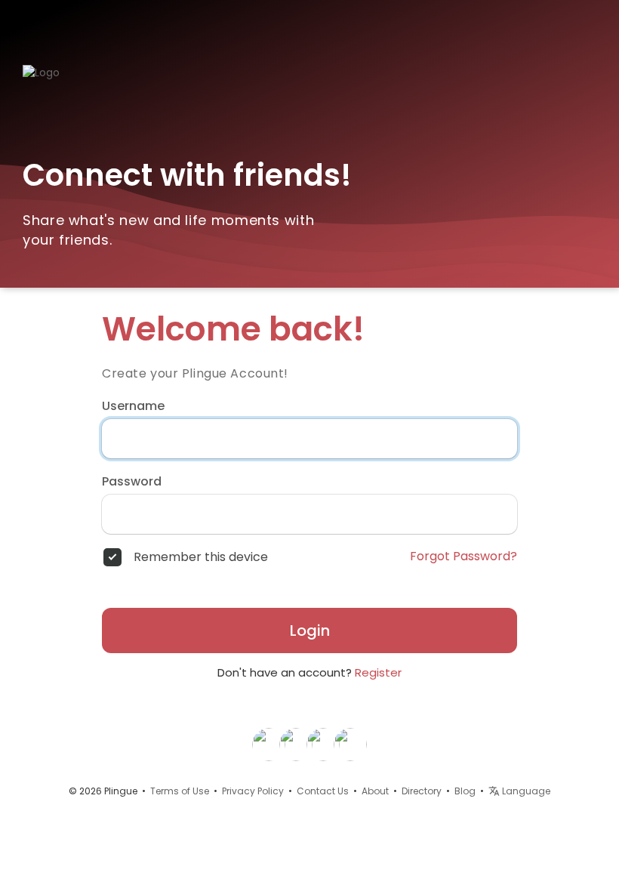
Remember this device (201, 557)
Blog (465, 791)
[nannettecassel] (296, 743)
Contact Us (323, 791)
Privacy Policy (253, 791)
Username (133, 406)
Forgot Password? (463, 556)
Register (378, 672)
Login (310, 630)
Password (132, 481)
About (375, 791)
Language (525, 791)
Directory (422, 791)
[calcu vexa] (268, 743)
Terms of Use (179, 791)
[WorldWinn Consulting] (350, 743)
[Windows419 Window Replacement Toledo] (323, 743)
